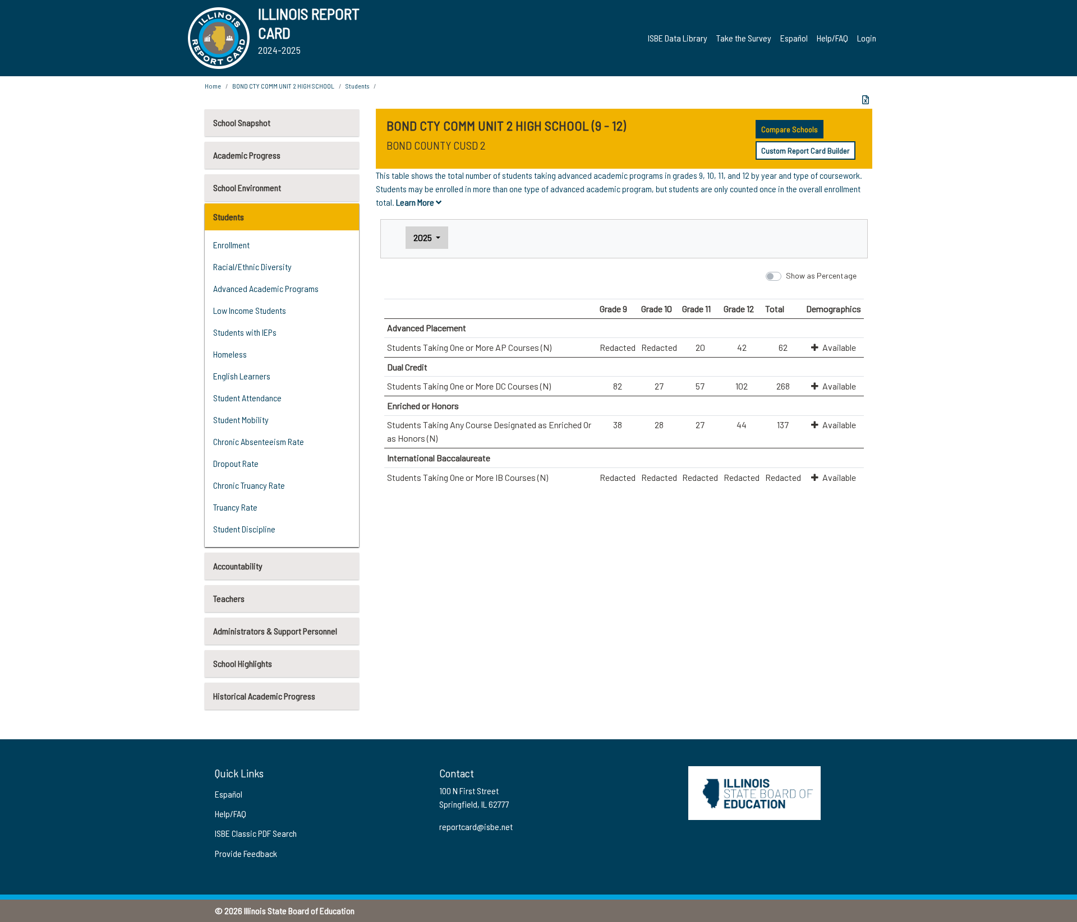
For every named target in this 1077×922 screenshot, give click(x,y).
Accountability (238, 565)
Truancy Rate (235, 507)
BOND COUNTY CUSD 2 (436, 145)
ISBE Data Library (677, 38)
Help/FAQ (832, 38)
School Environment (247, 187)
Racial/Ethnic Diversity (252, 266)
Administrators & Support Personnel (275, 631)
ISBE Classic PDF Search (256, 833)
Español (794, 38)
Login (866, 38)
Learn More (416, 202)
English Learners (241, 375)
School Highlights (242, 663)
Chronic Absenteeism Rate (258, 441)
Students (228, 216)
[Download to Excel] (865, 100)
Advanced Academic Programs (266, 288)
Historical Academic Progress (264, 696)
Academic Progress (246, 155)
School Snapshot (241, 122)
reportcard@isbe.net (476, 826)
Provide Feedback (246, 853)
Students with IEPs (245, 332)
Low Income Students (249, 310)
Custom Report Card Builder (805, 150)
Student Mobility (241, 419)
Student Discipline (244, 528)
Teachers (229, 598)
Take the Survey (743, 38)
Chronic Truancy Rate (249, 485)
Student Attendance (247, 397)
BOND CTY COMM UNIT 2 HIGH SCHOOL (283, 86)
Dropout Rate (236, 463)
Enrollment (231, 244)
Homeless (230, 354)
